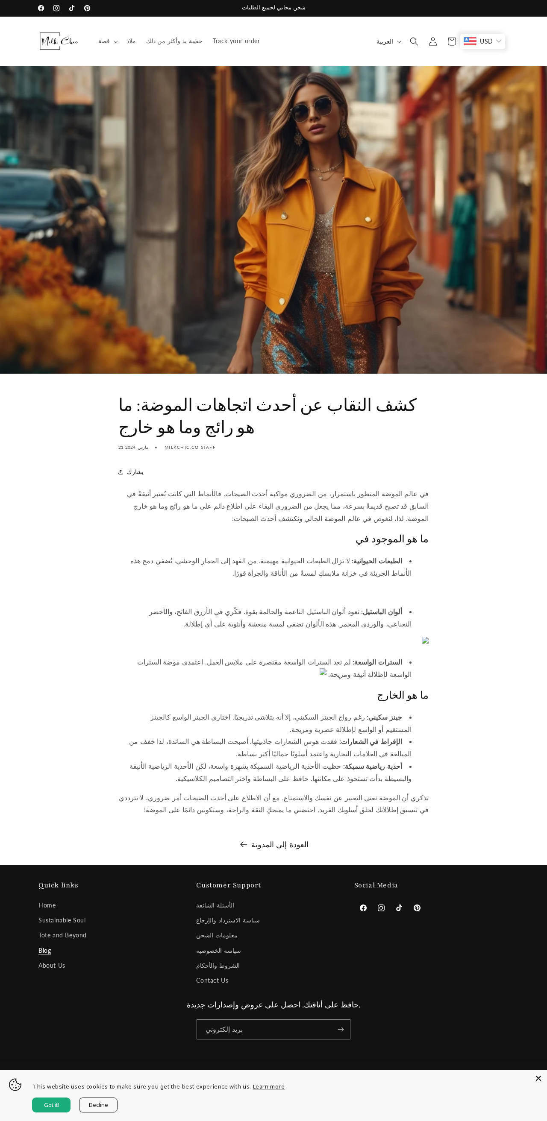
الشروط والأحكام (218, 965)
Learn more (269, 1086)
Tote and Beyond (62, 935)
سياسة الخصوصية (218, 950)
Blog (44, 950)
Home (47, 905)
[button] (107, 41)
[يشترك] (340, 1029)
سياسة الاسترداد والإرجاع (227, 920)
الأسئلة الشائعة (215, 905)
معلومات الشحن (217, 935)
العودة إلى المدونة (280, 844)
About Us (51, 965)
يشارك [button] (135, 471)
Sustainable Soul (62, 920)
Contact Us (212, 980)
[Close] (538, 1078)
